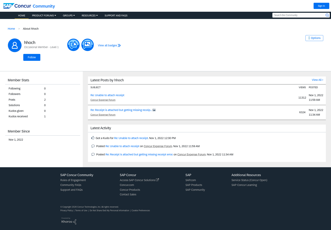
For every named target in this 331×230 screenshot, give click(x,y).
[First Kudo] (73, 45)
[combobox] (301, 15)
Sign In (321, 5)
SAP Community (195, 189)
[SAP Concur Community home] (17, 6)
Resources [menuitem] (89, 15)
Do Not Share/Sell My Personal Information (109, 210)
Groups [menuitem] (68, 15)
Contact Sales (128, 194)
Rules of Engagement (73, 180)
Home (11, 28)
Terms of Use (81, 210)
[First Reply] (87, 45)
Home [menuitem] (21, 15)
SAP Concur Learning (244, 184)
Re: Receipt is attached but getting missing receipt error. (139, 154)
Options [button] (315, 38)
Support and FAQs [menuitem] (116, 15)
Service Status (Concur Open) (249, 180)
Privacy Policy (66, 210)
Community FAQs (70, 184)
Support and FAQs (71, 189)
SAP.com (190, 180)
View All (317, 79)
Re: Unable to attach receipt (107, 95)
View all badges (107, 45)
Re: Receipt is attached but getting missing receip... (122, 110)
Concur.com (127, 184)
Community (44, 6)
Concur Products (130, 189)
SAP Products (193, 184)
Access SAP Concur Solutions (138, 180)
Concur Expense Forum (103, 100)
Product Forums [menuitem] (43, 15)
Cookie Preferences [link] (141, 210)
